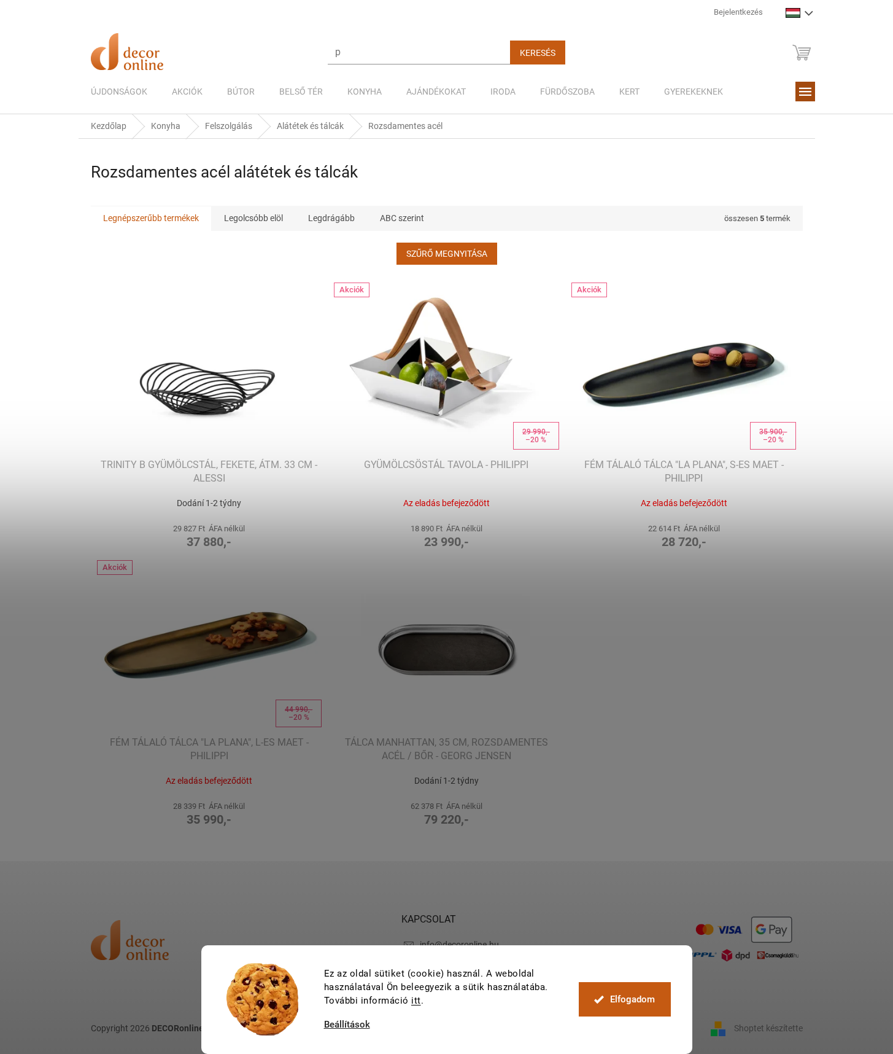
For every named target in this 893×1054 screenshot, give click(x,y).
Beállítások (347, 1024)
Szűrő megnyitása (446, 254)
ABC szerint (402, 218)
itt (416, 1000)
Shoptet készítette (768, 1028)
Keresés (537, 53)
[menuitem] (119, 91)
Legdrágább (331, 218)
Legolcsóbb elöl (253, 218)
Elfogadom (632, 999)
